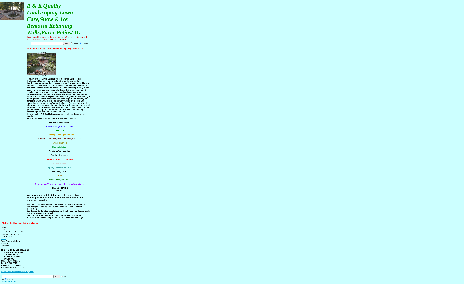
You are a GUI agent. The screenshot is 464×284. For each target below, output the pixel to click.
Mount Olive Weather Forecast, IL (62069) (17, 272)
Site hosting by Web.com (9, 281)
